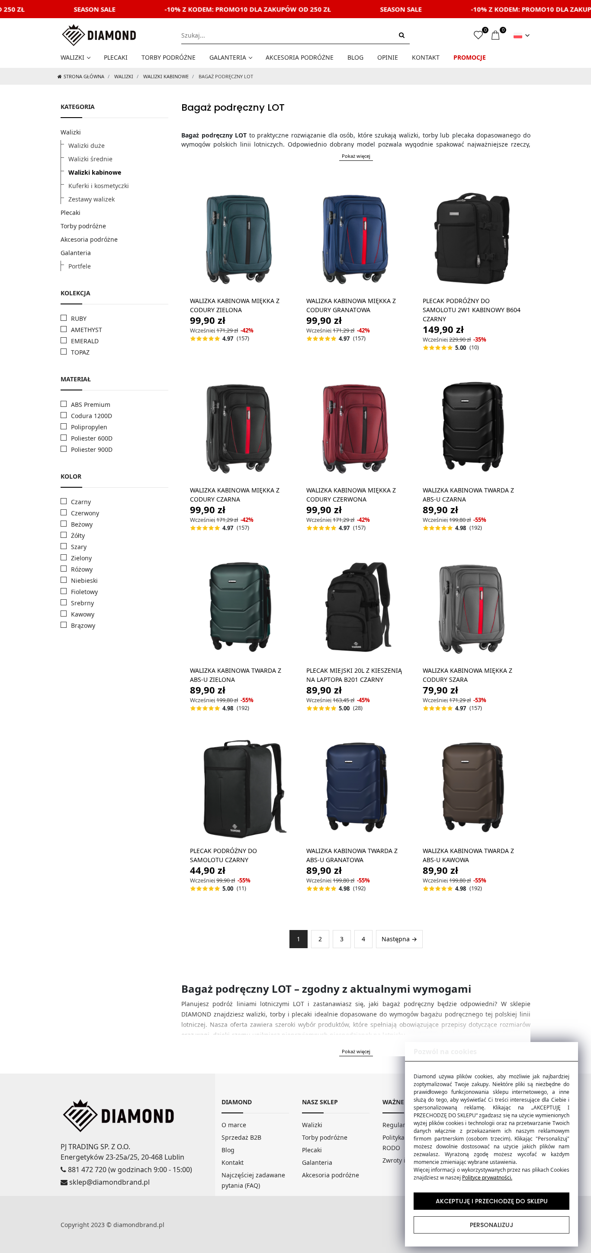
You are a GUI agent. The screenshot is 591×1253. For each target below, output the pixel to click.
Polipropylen (89, 427)
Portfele (79, 266)
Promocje (469, 57)
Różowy (82, 569)
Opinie (387, 57)
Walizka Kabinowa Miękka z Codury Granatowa (351, 305)
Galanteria (227, 57)
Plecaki (116, 57)
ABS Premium (90, 404)
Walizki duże (86, 145)
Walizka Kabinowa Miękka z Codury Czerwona (351, 494)
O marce (234, 1125)
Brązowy (83, 625)
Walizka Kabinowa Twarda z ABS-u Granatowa (352, 855)
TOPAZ (80, 352)
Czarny (81, 502)
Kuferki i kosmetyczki (98, 186)
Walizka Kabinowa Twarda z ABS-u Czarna (468, 494)
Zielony (81, 558)
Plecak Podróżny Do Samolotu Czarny (223, 855)
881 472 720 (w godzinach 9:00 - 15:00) (129, 1169)
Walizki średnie (90, 159)
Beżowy (82, 524)
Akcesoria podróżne (300, 57)
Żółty (78, 535)
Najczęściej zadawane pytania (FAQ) (253, 1180)
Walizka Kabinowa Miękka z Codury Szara (467, 675)
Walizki (72, 57)
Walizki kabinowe (166, 76)
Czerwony (85, 513)
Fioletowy (84, 591)
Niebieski (84, 580)
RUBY (79, 318)
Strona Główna (84, 76)
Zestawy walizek (91, 199)
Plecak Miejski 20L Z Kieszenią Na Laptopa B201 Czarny (354, 675)
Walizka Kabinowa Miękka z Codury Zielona (234, 305)
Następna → (399, 939)
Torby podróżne (168, 57)
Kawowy (82, 614)
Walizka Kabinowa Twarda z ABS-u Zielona (235, 675)
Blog (355, 57)
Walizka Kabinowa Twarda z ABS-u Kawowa (468, 855)
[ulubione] (478, 35)
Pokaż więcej (356, 156)
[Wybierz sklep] (521, 35)
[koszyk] (496, 35)
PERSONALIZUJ (491, 1225)
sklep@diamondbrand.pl (108, 1182)
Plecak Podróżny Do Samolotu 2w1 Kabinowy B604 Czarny (471, 310)
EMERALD (85, 341)
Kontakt (426, 57)
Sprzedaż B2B (241, 1137)
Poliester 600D (91, 438)
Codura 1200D (91, 415)
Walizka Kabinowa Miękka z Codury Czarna (234, 494)
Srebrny (82, 603)
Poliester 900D (91, 449)
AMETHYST (86, 329)
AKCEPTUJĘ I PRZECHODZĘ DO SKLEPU (492, 1201)
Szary (79, 546)
